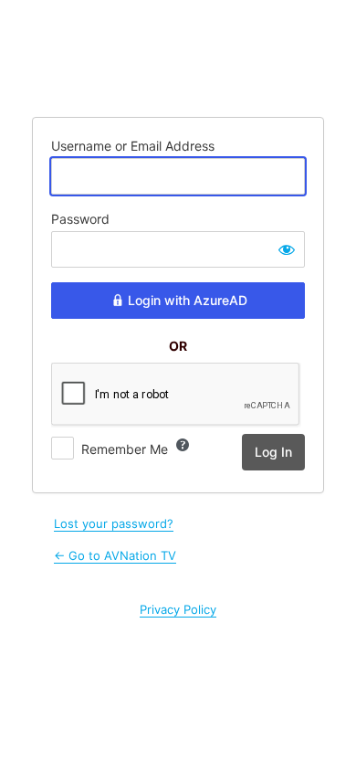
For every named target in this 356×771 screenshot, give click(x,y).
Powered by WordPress (178, 56)
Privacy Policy (178, 609)
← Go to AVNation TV (115, 555)
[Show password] (286, 249)
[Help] (183, 445)
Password (80, 219)
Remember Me (124, 449)
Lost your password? (113, 523)
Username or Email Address (133, 145)
